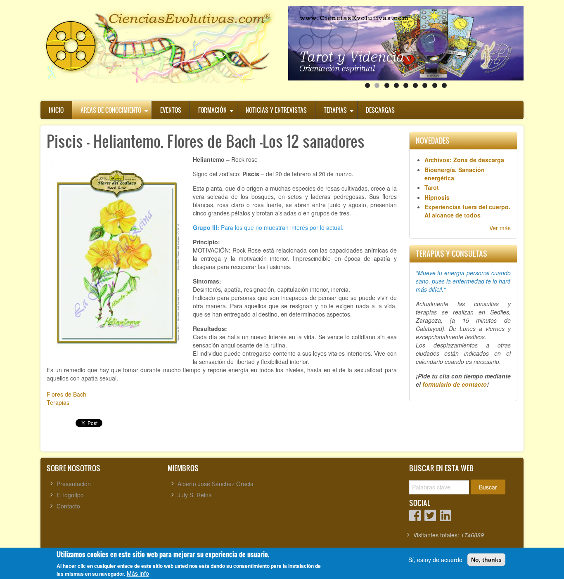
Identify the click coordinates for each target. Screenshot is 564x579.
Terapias (335, 110)
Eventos (170, 110)
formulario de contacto (454, 384)
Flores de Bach (66, 394)
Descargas (380, 110)
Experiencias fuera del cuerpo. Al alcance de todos (467, 211)
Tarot (431, 187)
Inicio (56, 110)
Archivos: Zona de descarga (464, 160)
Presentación (74, 484)
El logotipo (70, 495)
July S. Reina (195, 495)
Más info (138, 573)
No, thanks (486, 559)
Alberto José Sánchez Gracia (216, 484)
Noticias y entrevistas (276, 110)
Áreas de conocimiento (111, 110)
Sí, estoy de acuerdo (435, 559)
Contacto (68, 506)
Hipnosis (437, 197)
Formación (212, 110)
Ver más (500, 228)
